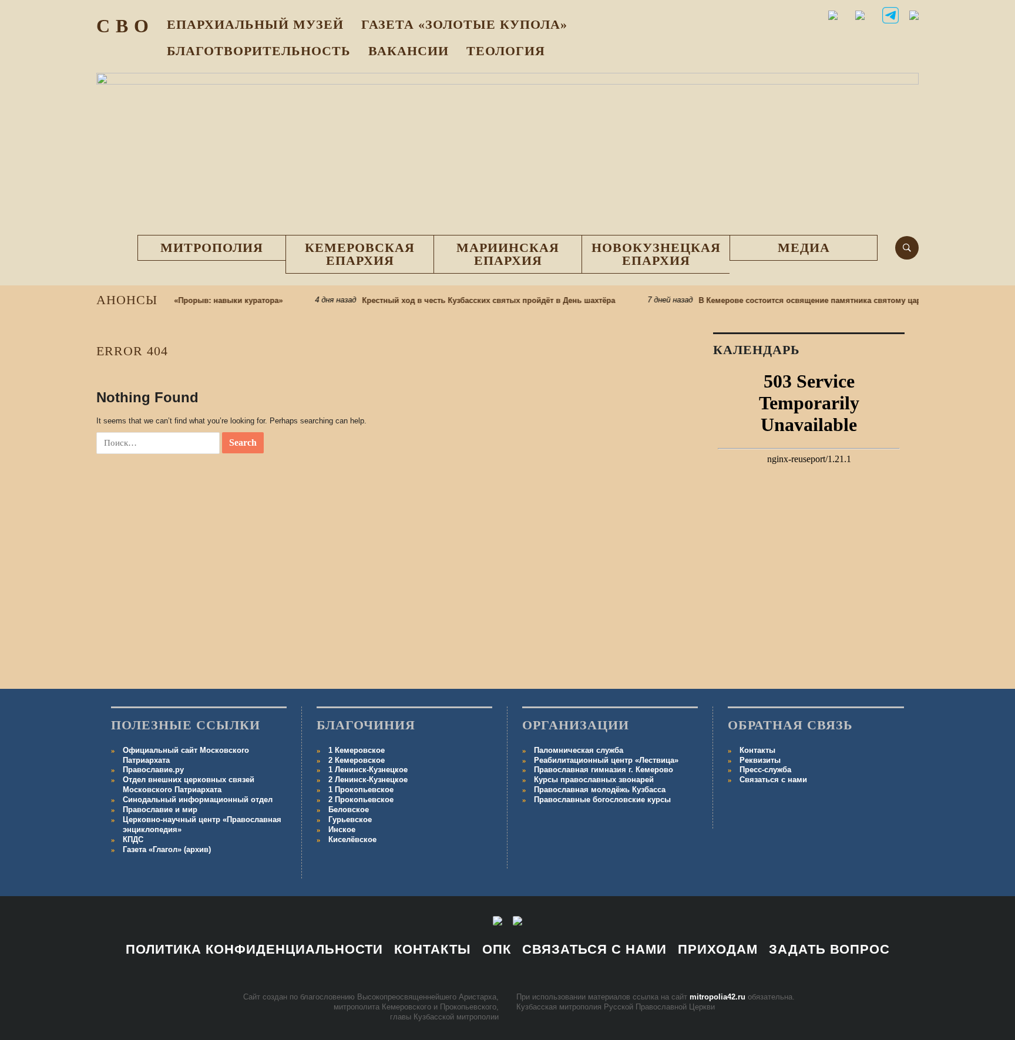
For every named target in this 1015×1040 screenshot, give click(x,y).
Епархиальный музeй (255, 24)
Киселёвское (352, 839)
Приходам (718, 949)
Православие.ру (153, 769)
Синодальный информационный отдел (198, 799)
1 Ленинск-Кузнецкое (368, 769)
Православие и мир (160, 809)
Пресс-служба (765, 769)
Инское (341, 829)
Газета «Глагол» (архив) (167, 849)
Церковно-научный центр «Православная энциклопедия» (202, 824)
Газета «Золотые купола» (464, 24)
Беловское (348, 809)
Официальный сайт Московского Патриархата (186, 755)
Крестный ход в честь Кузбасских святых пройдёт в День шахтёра (475, 300)
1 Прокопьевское (361, 789)
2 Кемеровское (356, 760)
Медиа (804, 247)
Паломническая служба (578, 750)
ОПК (496, 949)
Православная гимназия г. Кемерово (603, 769)
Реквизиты (760, 760)
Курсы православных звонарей (594, 779)
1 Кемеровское (356, 750)
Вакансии (408, 50)
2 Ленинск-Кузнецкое (368, 779)
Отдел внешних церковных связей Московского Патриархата (188, 784)
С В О (122, 25)
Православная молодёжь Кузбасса (600, 789)
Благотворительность (259, 50)
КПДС (133, 839)
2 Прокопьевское (361, 799)
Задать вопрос (829, 949)
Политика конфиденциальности (254, 949)
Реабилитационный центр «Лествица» (606, 760)
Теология (505, 50)
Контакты (757, 750)
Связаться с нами (773, 779)
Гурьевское (350, 819)
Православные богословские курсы (602, 799)
